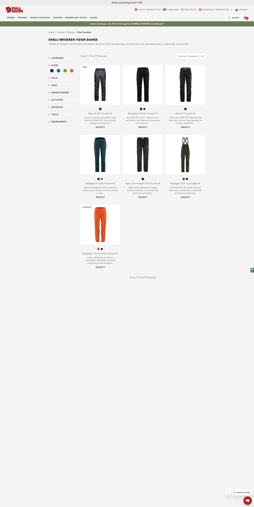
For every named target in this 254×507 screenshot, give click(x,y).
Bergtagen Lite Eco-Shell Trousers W (100, 253)
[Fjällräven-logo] (14, 9)
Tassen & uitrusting (40, 18)
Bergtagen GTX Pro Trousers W (143, 113)
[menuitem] (10, 17)
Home (51, 32)
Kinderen (58, 18)
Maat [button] (54, 85)
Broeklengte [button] (59, 121)
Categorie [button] (58, 58)
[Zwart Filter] (52, 70)
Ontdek (94, 18)
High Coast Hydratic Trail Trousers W (142, 183)
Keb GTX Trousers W (185, 113)
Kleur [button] (55, 65)
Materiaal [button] (57, 107)
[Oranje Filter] (71, 70)
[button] (245, 18)
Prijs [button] (54, 78)
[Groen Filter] (65, 70)
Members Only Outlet (76, 18)
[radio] (100, 109)
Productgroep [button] (60, 92)
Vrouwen (22, 18)
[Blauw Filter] (58, 70)
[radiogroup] (100, 109)
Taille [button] (55, 114)
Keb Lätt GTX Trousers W (100, 113)
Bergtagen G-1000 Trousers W (100, 183)
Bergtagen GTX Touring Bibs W (185, 183)
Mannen (11, 18)
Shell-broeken (84, 32)
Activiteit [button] (57, 100)
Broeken (71, 32)
